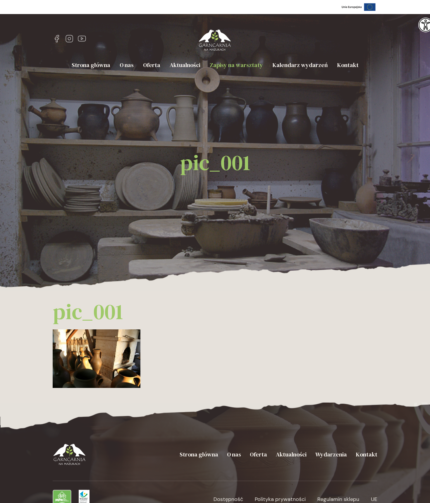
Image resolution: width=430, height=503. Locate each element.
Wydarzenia (331, 454)
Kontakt (348, 65)
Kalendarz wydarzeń (300, 65)
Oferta (151, 65)
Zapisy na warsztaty (236, 65)
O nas (127, 65)
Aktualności (185, 65)
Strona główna (91, 65)
